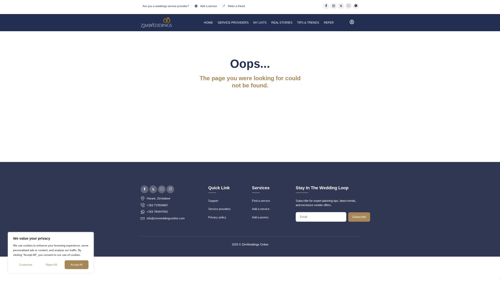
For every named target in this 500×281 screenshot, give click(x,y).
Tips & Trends (308, 22)
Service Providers (233, 22)
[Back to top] (491, 272)
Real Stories (281, 22)
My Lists (260, 22)
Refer (329, 22)
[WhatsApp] (356, 6)
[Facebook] (326, 6)
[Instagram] (333, 6)
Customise (25, 264)
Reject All (51, 264)
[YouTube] (348, 6)
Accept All (76, 264)
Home (208, 22)
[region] (51, 252)
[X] (341, 6)
